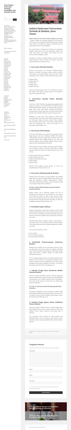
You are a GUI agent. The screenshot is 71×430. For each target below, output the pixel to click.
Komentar (32, 351)
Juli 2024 (6, 79)
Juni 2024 (6, 81)
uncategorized (7, 103)
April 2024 (6, 83)
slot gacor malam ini (48, 40)
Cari (5, 17)
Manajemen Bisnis (8, 99)
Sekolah (5, 102)
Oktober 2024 (7, 75)
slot (5, 121)
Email (31, 375)
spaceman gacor (7, 117)
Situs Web (31, 381)
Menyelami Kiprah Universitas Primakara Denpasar (9, 37)
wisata (5, 106)
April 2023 (6, 89)
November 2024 (7, 74)
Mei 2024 (6, 82)
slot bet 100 (6, 113)
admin (39, 331)
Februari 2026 (7, 61)
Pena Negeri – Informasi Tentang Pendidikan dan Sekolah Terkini (10, 8)
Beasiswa (6, 97)
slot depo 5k (6, 116)
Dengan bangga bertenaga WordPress (37, 427)
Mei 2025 (6, 70)
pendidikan (6, 101)
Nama (31, 369)
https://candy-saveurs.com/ (10, 133)
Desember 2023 (7, 86)
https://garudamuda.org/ (9, 122)
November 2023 (7, 87)
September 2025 (7, 65)
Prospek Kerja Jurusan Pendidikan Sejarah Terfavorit (9, 33)
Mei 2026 (6, 59)
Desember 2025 (7, 62)
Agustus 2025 (7, 66)
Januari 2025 (7, 71)
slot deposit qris (7, 120)
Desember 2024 (7, 73)
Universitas (6, 105)
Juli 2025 (6, 67)
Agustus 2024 (7, 78)
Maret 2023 (6, 90)
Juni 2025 (6, 69)
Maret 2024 (6, 85)
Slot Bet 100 (6, 139)
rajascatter (6, 112)
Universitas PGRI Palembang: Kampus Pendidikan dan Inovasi (10, 41)
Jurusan (5, 98)
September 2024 (7, 77)
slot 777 (5, 114)
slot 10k (5, 118)
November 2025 (7, 63)
